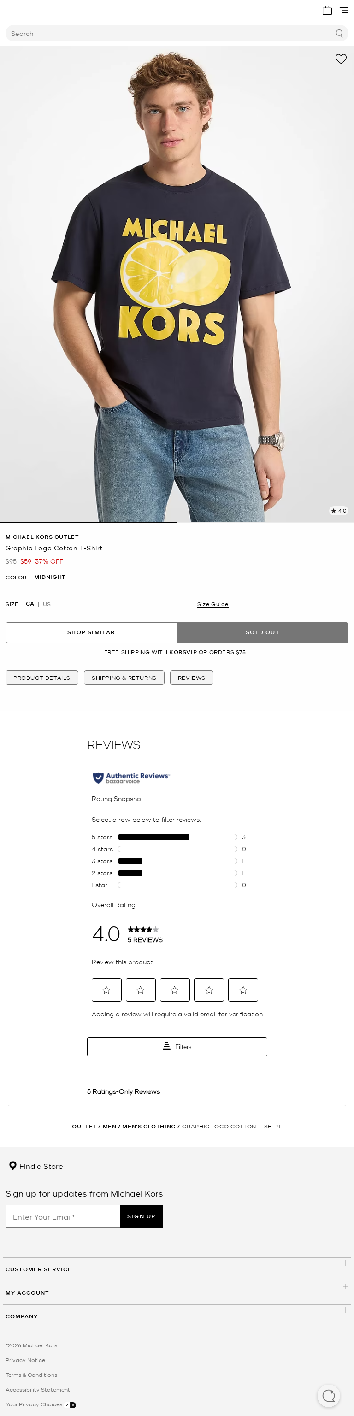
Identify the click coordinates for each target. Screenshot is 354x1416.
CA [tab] (30, 604)
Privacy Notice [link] (25, 1359)
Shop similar (91, 632)
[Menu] (343, 10)
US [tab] (47, 604)
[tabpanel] (177, 284)
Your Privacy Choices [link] (35, 1404)
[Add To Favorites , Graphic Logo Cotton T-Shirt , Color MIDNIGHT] (341, 59)
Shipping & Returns (124, 677)
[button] (328, 1396)
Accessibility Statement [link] (38, 1389)
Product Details (42, 677)
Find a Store (40, 1166)
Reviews (192, 677)
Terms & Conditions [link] (31, 1374)
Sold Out (263, 632)
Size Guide (213, 604)
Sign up (141, 1216)
